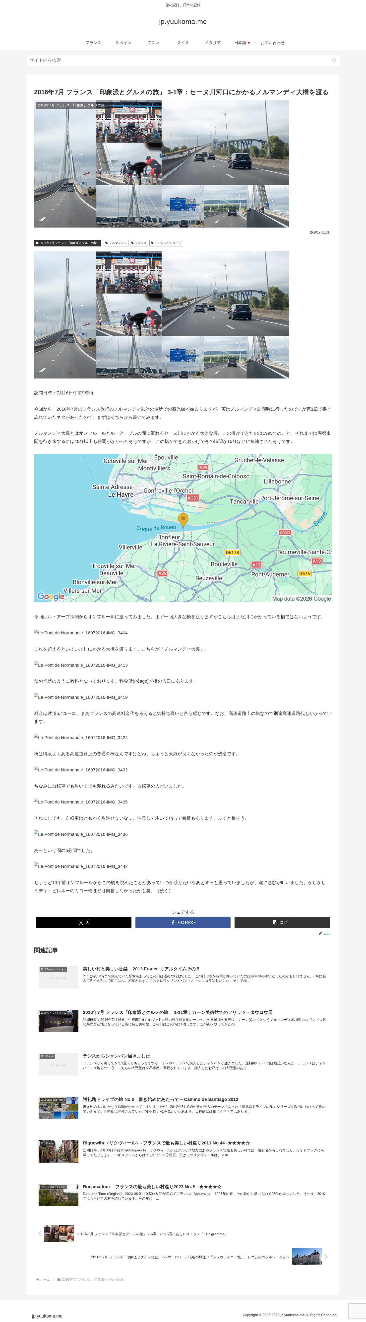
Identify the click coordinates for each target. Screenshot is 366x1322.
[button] (334, 60)
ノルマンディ (118, 243)
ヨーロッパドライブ (168, 243)
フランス (141, 243)
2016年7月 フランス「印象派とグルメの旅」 (70, 243)
